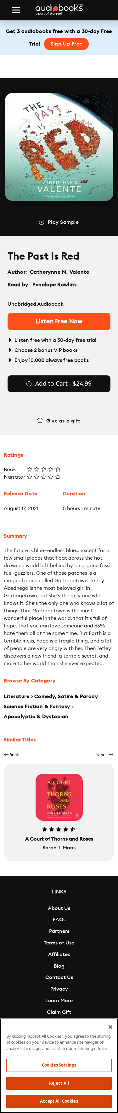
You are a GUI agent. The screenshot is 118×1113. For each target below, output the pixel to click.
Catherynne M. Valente (59, 272)
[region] (59, 1065)
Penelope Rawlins (54, 285)
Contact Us (59, 977)
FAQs (59, 919)
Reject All (59, 1083)
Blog (59, 966)
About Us (59, 908)
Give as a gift (63, 421)
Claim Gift (59, 1012)
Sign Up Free (66, 43)
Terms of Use (59, 942)
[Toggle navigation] (16, 10)
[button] (11, 755)
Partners (59, 931)
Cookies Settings (59, 1065)
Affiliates (59, 954)
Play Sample (63, 222)
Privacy (59, 989)
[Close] (110, 1027)
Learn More (59, 1000)
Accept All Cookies (59, 1101)
